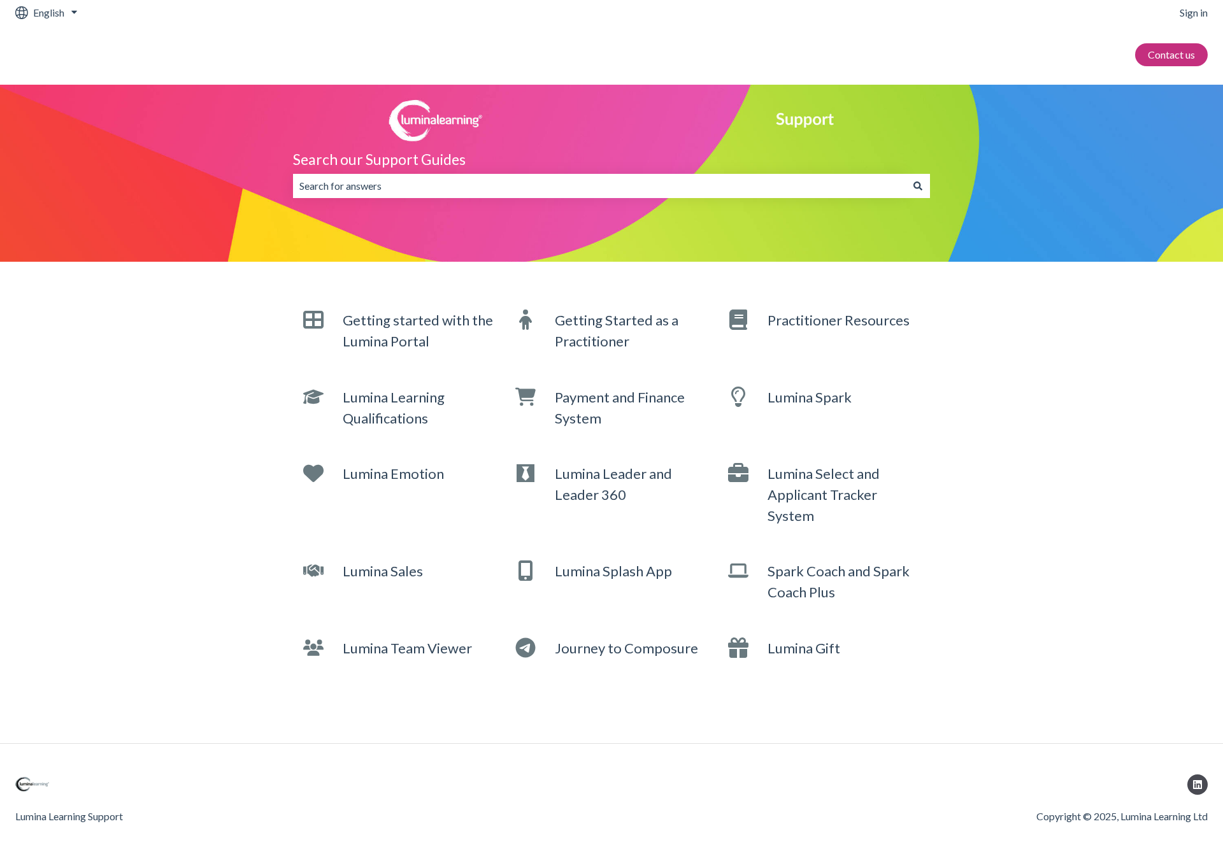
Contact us (1171, 54)
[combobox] (599, 186)
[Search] (918, 186)
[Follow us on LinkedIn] (1197, 784)
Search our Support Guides (379, 159)
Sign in (1194, 12)
